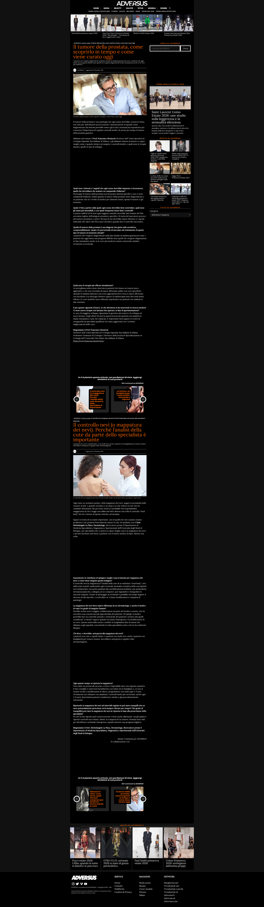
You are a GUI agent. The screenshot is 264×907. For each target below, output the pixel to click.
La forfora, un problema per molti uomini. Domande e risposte (123, 395)
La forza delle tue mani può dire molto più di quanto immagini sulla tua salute (159, 178)
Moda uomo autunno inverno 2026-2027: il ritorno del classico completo (180, 156)
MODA (138, 11)
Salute (129, 8)
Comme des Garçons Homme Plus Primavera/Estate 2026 (177, 34)
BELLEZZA (130, 11)
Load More (110, 816)
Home (96, 8)
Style (140, 8)
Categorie (154, 211)
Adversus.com (170, 901)
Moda (106, 8)
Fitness (142, 892)
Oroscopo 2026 (148, 11)
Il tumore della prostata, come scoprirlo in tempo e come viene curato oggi (122, 796)
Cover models (145, 889)
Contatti (118, 886)
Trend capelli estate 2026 (99, 11)
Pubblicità (119, 889)
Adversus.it (169, 895)
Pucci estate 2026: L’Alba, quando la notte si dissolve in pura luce (85, 863)
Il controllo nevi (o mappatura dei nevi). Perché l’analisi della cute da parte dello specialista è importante (97, 399)
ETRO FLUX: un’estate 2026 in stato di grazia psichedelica (115, 863)
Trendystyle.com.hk (173, 889)
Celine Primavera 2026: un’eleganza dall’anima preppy (176, 863)
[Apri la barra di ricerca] (170, 8)
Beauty (117, 8)
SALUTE (122, 11)
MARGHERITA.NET (138, 741)
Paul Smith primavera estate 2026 (84, 33)
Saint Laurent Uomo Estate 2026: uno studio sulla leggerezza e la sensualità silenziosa (169, 117)
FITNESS (114, 11)
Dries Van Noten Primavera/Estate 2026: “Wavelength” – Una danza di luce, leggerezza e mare (116, 35)
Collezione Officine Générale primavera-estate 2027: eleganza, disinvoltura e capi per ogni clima (180, 200)
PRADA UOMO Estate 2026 (143, 33)
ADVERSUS (77, 43)
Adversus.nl (169, 898)
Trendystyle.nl (171, 892)
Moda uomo (145, 882)
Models (152, 8)
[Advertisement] (110, 167)
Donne (163, 8)
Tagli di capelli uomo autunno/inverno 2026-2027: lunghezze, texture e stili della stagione (159, 157)
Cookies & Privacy (123, 892)
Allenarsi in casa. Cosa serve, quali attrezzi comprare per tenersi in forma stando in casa (97, 798)
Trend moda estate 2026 (166, 11)
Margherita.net (171, 882)
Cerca (185, 48)
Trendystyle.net (171, 886)
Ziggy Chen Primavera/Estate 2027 (181, 177)
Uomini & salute (86, 43)
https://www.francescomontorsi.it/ (88, 341)
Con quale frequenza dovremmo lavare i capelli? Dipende (158, 198)
